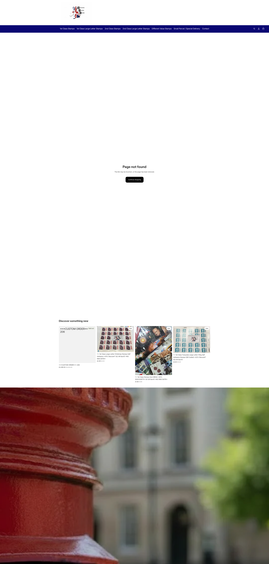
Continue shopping (134, 179)
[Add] (131, 349)
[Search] (254, 28)
